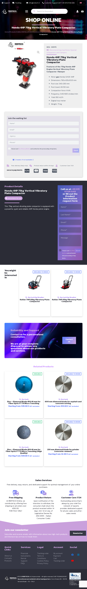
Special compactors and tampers (62, 51)
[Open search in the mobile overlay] (49, 11)
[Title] (27, 171)
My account (58, 553)
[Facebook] (72, 555)
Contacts (8, 558)
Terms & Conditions (41, 557)
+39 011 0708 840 (72, 190)
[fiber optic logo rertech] (10, 12)
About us (8, 555)
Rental (23, 558)
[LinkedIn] (78, 555)
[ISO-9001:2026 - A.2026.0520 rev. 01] (75, 576)
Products (13, 32)
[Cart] (82, 11)
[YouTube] (72, 560)
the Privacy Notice (24, 149)
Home (7, 32)
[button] (26, 11)
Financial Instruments (25, 554)
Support (24, 560)
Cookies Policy (43, 560)
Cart (55, 558)
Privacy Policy (42, 563)
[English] (82, 3)
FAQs (23, 563)
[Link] (77, 11)
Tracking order (43, 553)
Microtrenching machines (41, 32)
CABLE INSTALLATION (24, 32)
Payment (57, 555)
